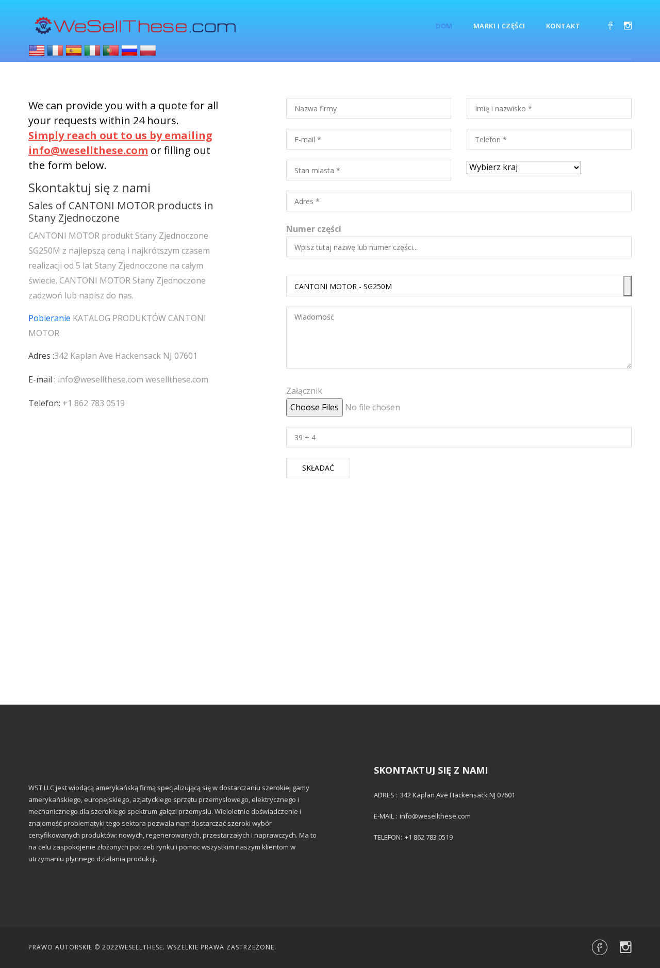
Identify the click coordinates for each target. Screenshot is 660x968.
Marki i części (499, 25)
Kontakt (563, 25)
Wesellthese (141, 947)
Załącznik (304, 390)
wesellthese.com (176, 379)
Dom (444, 25)
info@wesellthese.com (100, 379)
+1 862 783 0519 (93, 403)
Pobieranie (49, 318)
